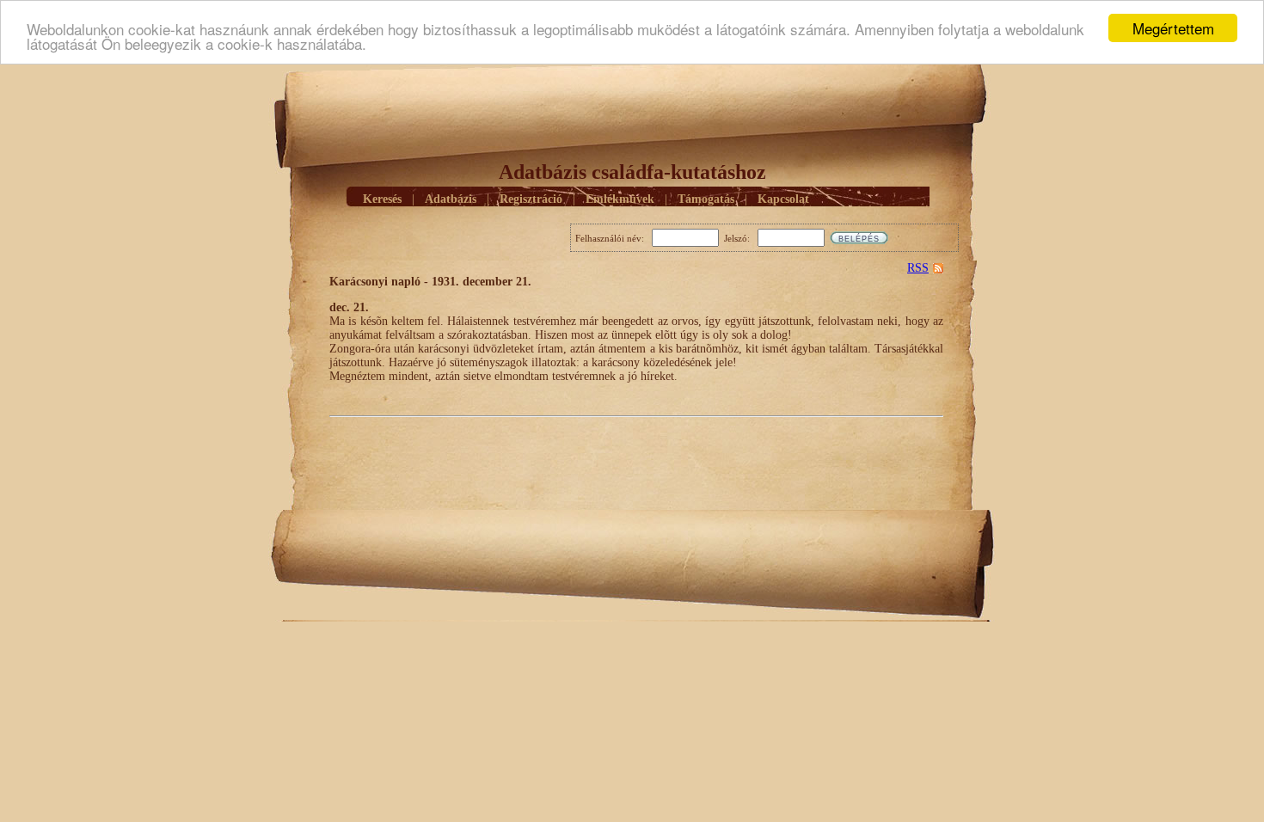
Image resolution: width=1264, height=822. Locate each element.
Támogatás (706, 199)
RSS (918, 267)
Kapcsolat (783, 199)
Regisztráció (531, 199)
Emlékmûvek (620, 199)
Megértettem (1173, 28)
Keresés (382, 199)
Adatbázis (450, 199)
